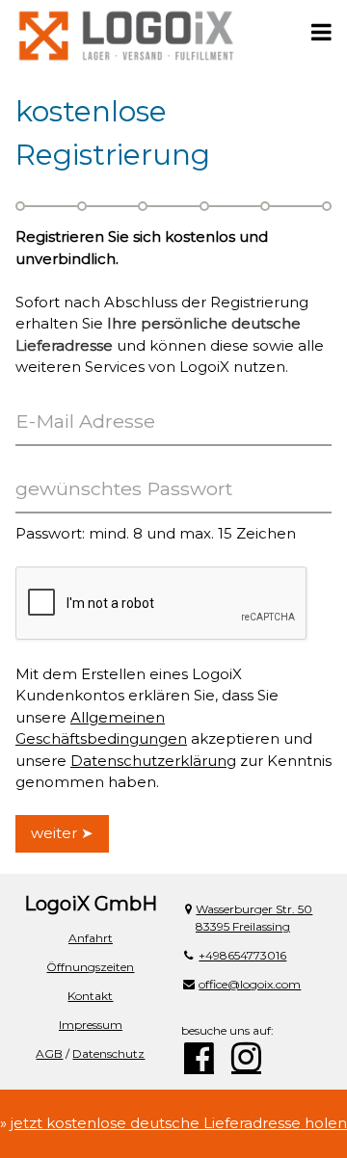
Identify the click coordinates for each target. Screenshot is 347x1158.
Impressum (90, 1024)
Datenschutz (108, 1053)
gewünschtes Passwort (123, 488)
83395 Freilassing (243, 926)
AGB (49, 1053)
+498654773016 (242, 955)
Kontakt (90, 995)
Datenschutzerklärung (153, 760)
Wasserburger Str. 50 (254, 909)
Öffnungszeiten (90, 967)
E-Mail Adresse (85, 421)
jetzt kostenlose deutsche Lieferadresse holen (179, 1123)
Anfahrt (90, 938)
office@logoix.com (250, 984)
